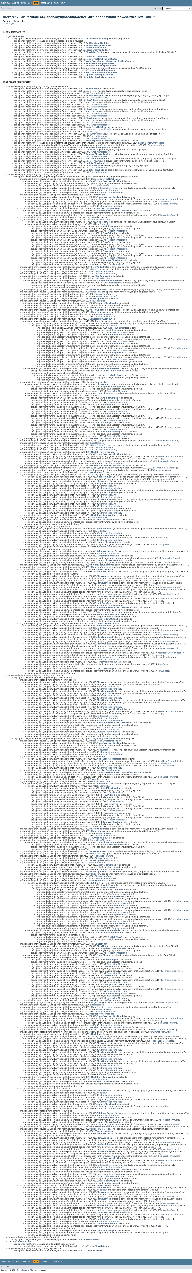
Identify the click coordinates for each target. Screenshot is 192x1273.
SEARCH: (157, 8)
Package (15, 3)
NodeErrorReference (96, 134)
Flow (97, 395)
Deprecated (46, 3)
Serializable (27, 54)
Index (56, 3)
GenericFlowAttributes (100, 219)
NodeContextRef (102, 224)
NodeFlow (90, 91)
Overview (5, 3)
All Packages (8, 23)
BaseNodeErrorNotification (99, 129)
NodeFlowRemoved (95, 161)
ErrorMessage (91, 131)
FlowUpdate (91, 165)
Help (63, 3)
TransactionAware (98, 98)
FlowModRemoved (98, 517)
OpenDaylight (23, 1270)
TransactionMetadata (100, 93)
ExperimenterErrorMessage (152, 143)
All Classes (6, 8)
